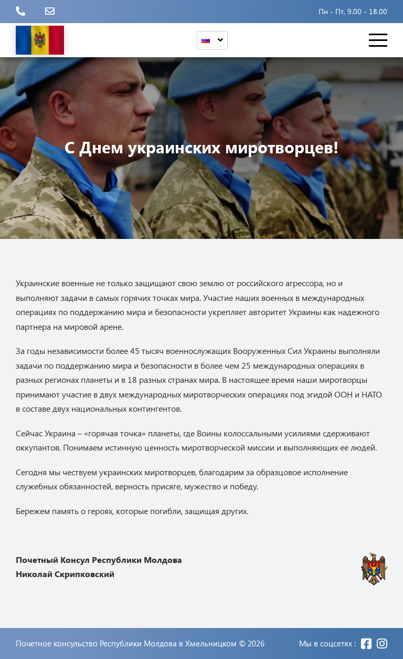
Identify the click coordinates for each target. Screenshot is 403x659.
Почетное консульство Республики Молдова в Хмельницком (126, 643)
